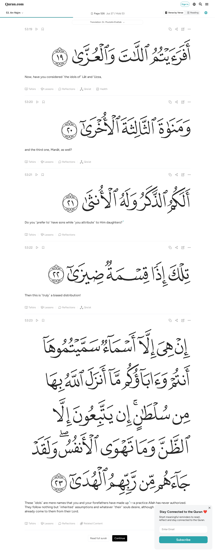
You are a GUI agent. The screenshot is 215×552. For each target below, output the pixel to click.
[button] (15, 12)
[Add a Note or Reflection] (183, 29)
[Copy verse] (170, 29)
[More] (189, 29)
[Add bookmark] (92, 13)
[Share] (176, 29)
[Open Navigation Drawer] (207, 4)
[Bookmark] (42, 29)
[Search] (200, 4)
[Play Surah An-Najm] (36, 29)
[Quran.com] (14, 4)
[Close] (209, 507)
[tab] (174, 13)
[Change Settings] (206, 13)
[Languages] (194, 4)
